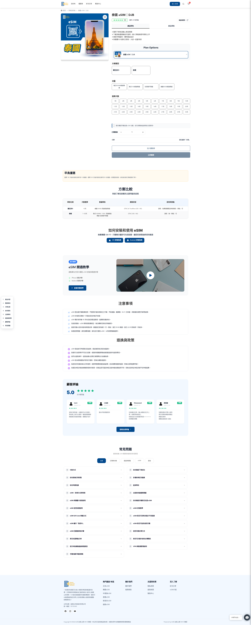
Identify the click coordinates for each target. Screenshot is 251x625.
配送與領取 (127, 460)
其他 (149, 460)
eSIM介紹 (173, 590)
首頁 (64, 10)
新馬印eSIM (107, 601)
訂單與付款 (113, 460)
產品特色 (130, 26)
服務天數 (115, 96)
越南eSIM (106, 604)
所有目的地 (72, 10)
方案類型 (115, 64)
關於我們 (128, 586)
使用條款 (128, 590)
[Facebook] (65, 611)
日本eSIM (106, 586)
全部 (101, 460)
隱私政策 (151, 586)
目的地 (73, 4)
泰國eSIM (106, 597)
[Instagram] (70, 611)
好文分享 (89, 4)
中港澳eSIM (107, 593)
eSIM (139, 460)
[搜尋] (183, 4)
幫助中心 (98, 4)
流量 (113, 81)
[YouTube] (75, 611)
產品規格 (171, 26)
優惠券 (81, 4)
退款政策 (151, 590)
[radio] (121, 70)
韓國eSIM (106, 590)
